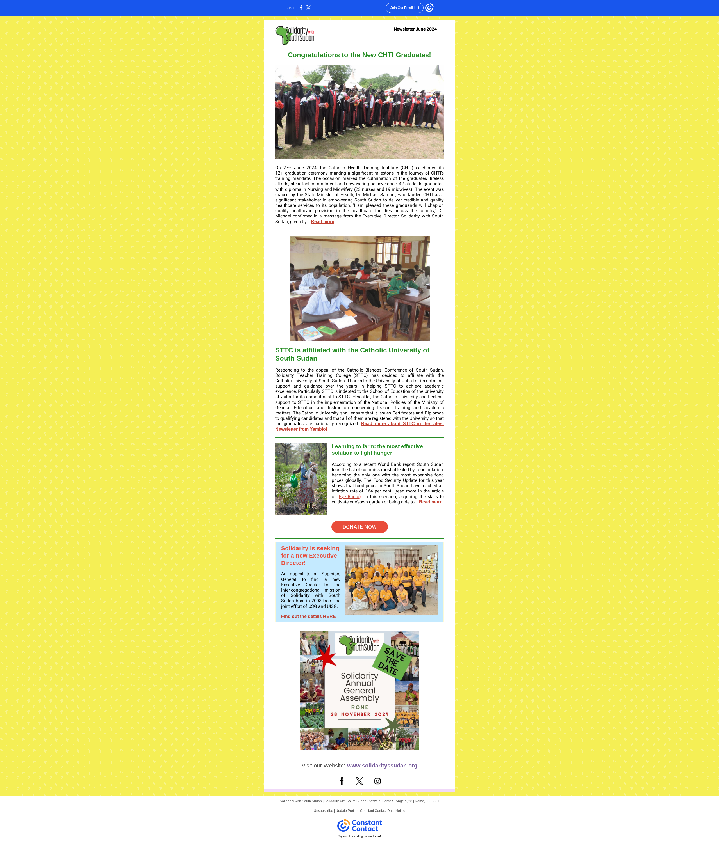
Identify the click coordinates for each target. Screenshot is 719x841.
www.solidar (364, 765)
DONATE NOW (360, 527)
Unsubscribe (323, 811)
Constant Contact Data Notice (382, 811)
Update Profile (347, 811)
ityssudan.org (399, 765)
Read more (322, 221)
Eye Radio (349, 496)
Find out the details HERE (308, 616)
